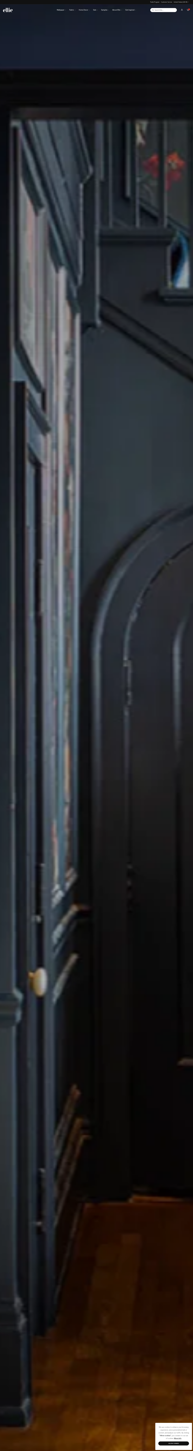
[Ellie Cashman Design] (8, 10)
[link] (61, 10)
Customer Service (166, 2)
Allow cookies (173, 1443)
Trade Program (154, 2)
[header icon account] (182, 10)
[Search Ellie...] (152, 10)
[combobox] (163, 10)
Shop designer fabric (41, 743)
